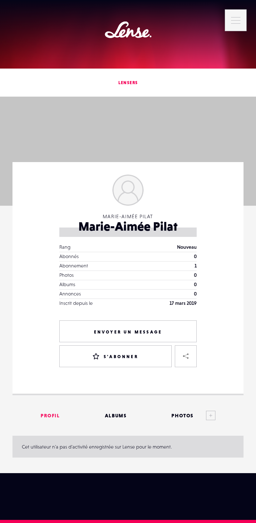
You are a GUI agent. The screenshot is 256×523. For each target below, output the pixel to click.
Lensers (128, 82)
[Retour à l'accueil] (128, 30)
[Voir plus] (204, 415)
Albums (116, 415)
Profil (50, 415)
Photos (182, 415)
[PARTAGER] (186, 356)
